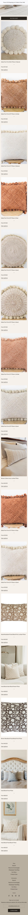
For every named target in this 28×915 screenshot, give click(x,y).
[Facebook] (9, 895)
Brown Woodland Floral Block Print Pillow (11, 738)
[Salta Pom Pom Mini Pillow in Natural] (14, 40)
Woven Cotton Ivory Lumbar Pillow (10, 478)
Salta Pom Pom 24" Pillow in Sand (10, 270)
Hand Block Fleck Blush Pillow (8, 842)
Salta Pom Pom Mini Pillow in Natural (10, 62)
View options (4, 69)
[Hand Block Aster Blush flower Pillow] (14, 665)
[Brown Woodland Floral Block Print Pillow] (14, 717)
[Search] (23, 6)
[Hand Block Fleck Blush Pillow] (14, 821)
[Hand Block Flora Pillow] (14, 769)
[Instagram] (15, 895)
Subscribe (14, 910)
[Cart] (26, 6)
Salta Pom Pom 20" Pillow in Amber (10, 114)
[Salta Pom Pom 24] (14, 144)
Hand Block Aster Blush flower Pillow (10, 686)
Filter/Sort (14, 18)
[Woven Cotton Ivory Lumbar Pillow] (14, 456)
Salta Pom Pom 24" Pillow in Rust (9, 530)
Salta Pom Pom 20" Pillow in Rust (9, 218)
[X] (12, 895)
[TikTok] (19, 895)
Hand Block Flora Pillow (7, 790)
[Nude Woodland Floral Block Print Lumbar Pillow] (14, 613)
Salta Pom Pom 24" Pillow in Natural (10, 166)
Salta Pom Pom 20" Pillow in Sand (10, 322)
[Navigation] (1, 6)
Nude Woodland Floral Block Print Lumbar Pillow (13, 634)
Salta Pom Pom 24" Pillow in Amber (10, 374)
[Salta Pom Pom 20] (14, 92)
